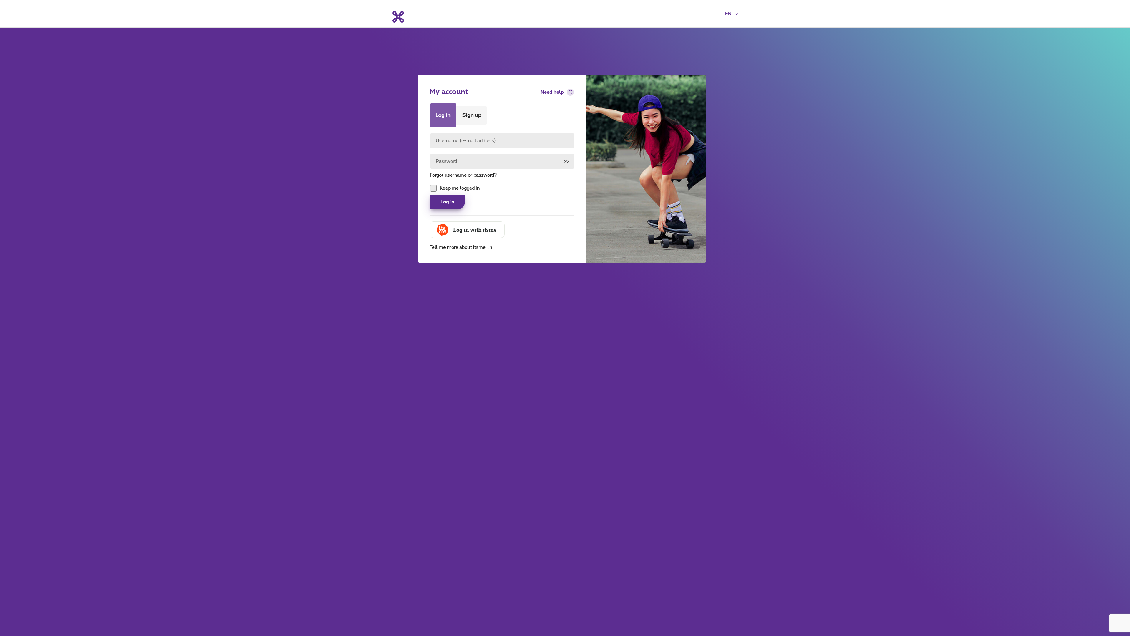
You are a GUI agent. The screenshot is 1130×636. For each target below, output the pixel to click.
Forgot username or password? (463, 175)
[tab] (443, 115)
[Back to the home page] (397, 16)
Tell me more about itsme (458, 251)
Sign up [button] (471, 115)
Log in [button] (443, 115)
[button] (732, 13)
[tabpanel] (502, 192)
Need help (552, 92)
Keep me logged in (460, 188)
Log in (447, 202)
